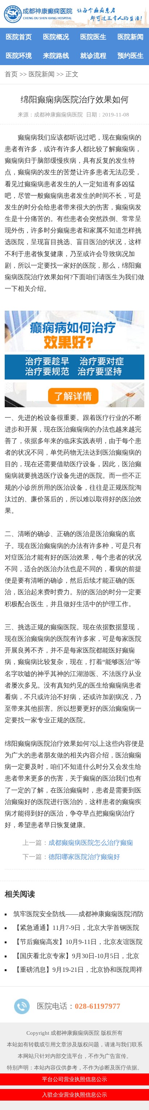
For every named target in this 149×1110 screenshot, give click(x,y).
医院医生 (93, 37)
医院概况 (56, 37)
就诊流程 (93, 55)
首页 (11, 74)
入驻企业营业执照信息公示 (74, 1095)
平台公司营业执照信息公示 (74, 1079)
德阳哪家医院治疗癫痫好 (84, 856)
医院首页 (19, 37)
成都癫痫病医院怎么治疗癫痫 (90, 842)
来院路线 (56, 55)
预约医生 (131, 55)
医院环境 (19, 55)
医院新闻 (131, 37)
